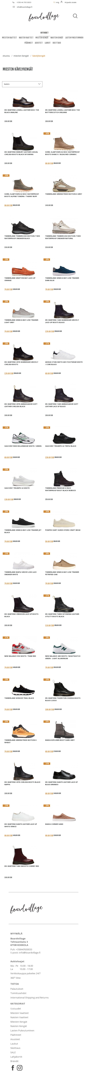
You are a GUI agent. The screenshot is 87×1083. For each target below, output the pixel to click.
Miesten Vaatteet (9, 37)
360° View (15, 977)
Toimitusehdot (18, 993)
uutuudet (44, 32)
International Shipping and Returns (29, 997)
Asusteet (39, 43)
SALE (13, 1052)
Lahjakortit (16, 1056)
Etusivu (6, 55)
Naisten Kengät (57, 37)
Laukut (48, 43)
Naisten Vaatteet (26, 37)
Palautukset (16, 988)
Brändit (14, 1061)
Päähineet (28, 43)
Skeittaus (57, 43)
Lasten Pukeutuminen (74, 37)
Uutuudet (15, 1008)
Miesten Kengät (41, 37)
